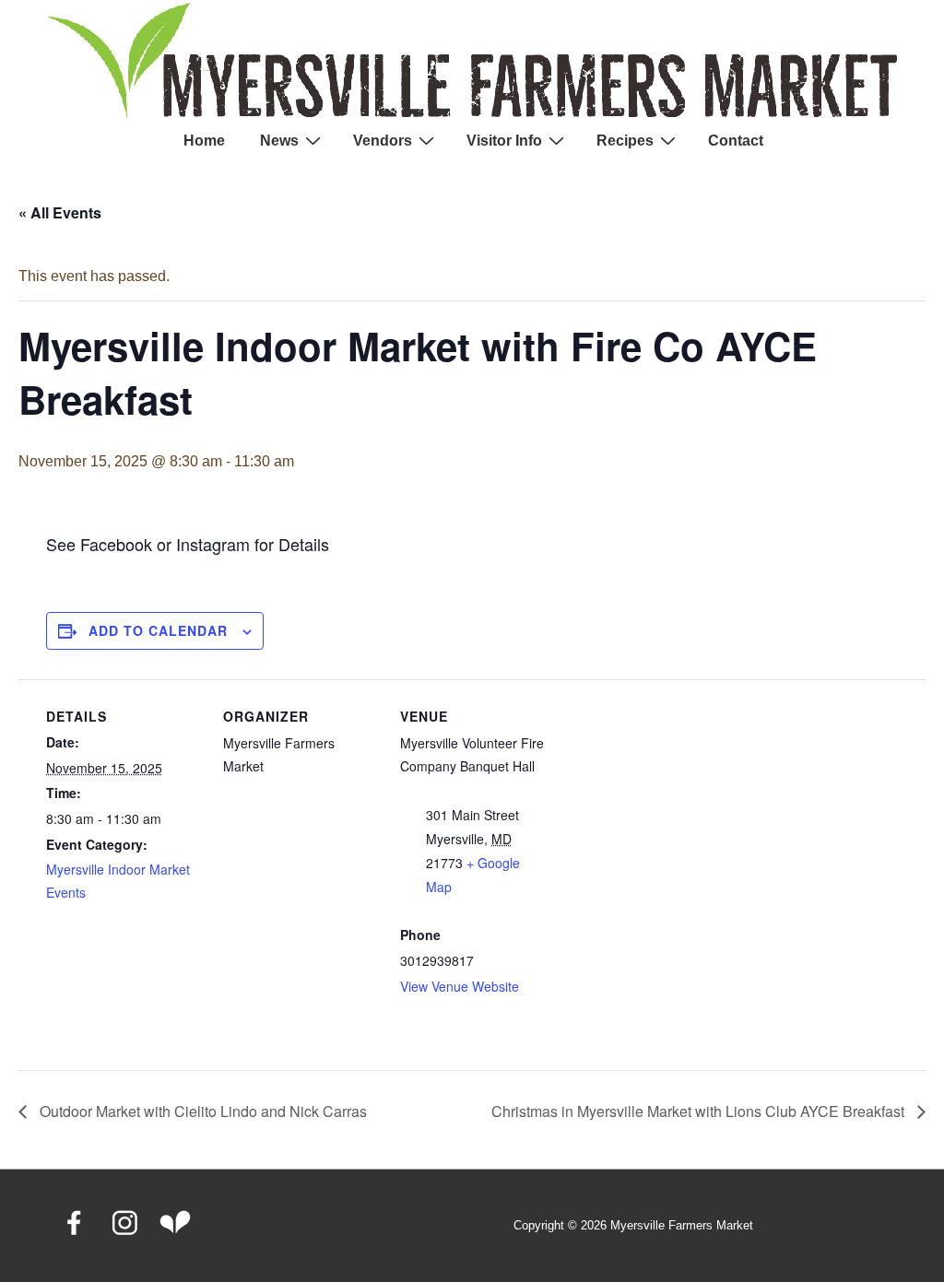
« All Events (59, 212)
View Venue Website (459, 986)
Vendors (382, 140)
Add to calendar (158, 630)
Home (204, 140)
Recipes (625, 140)
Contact (735, 140)
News (279, 140)
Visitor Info (504, 140)
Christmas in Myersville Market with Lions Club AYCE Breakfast (699, 1111)
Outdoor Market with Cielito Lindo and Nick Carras (201, 1111)
